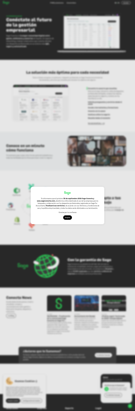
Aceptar (67, 217)
